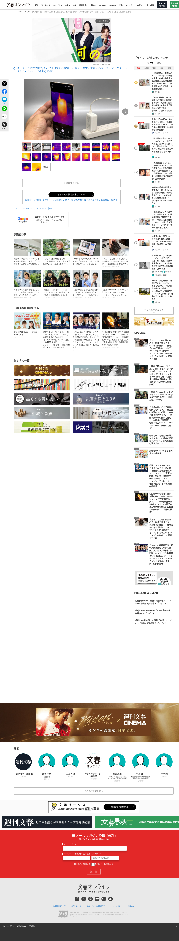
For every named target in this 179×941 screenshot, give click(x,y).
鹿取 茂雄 (157, 157)
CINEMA (112, 5)
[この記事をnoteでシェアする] (4, 117)
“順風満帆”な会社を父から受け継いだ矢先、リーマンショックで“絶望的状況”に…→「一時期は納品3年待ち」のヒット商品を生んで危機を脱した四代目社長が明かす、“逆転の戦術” (115, 339)
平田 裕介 (157, 92)
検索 (152, 5)
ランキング (45, 5)
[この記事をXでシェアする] (4, 84)
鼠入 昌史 (157, 302)
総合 (159, 63)
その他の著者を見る (93, 791)
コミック (128, 5)
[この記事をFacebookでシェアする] (4, 92)
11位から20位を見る (154, 310)
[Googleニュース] (97, 899)
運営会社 (131, 906)
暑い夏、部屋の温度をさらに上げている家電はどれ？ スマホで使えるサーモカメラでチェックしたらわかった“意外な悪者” (72, 70)
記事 (28, 12)
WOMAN (102, 5)
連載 (75, 5)
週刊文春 (82, 5)
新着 (37, 5)
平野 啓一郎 (158, 272)
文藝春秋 (92, 5)
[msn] (103, 899)
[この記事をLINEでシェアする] (4, 109)
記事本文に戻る (71, 183)
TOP (15, 12)
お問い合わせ (76, 906)
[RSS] (110, 899)
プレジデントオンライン (162, 133)
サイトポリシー (116, 906)
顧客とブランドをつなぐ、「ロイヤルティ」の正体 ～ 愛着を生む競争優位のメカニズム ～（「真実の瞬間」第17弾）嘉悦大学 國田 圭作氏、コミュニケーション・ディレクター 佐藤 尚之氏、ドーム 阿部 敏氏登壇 (56, 341)
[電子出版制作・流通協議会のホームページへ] (63, 914)
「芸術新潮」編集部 (161, 275)
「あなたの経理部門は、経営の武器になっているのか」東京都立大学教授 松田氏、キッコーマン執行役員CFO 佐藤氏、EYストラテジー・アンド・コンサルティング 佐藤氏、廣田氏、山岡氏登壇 (86, 341)
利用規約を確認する (82, 864)
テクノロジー (27, 208)
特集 (66, 5)
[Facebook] (77, 899)
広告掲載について (59, 906)
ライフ (21, 12)
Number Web (8, 926)
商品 (50, 208)
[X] (83, 899)
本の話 (32, 926)
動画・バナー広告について (96, 906)
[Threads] (90, 899)
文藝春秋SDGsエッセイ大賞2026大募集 (25, 334)
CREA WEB (21, 926)
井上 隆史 (168, 272)
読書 (121, 5)
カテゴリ (56, 5)
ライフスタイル (40, 208)
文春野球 (138, 5)
